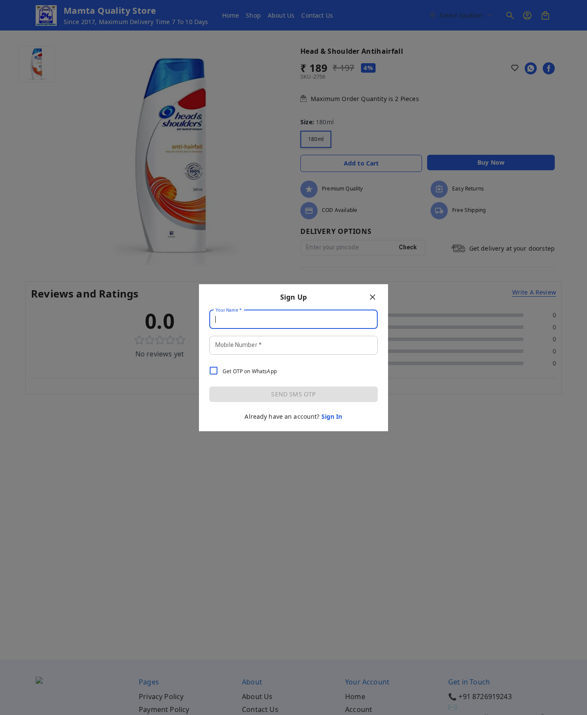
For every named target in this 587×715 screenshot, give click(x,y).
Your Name (228, 310)
